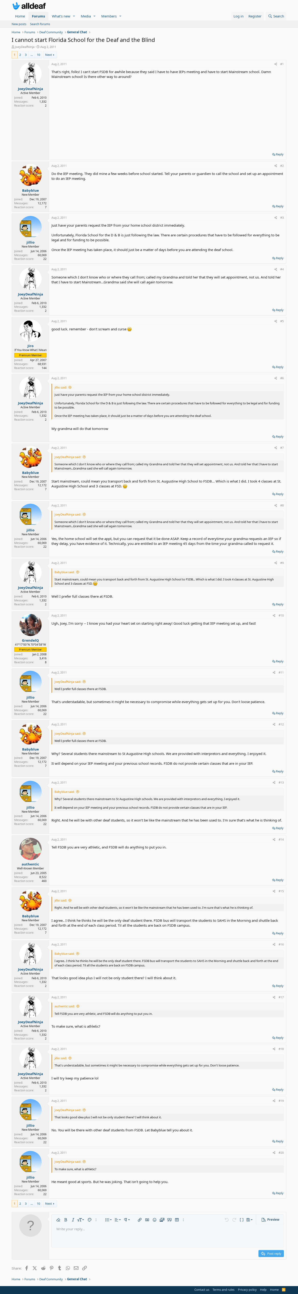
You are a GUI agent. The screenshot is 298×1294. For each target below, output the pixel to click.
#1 (282, 64)
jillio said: (60, 387)
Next (48, 55)
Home (20, 16)
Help (263, 1289)
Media (86, 16)
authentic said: (64, 1006)
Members (109, 16)
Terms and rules (223, 1289)
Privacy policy (247, 1289)
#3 (282, 218)
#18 (281, 1049)
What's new (61, 16)
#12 (281, 724)
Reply (280, 154)
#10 (281, 615)
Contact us (201, 1289)
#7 (282, 448)
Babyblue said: (64, 572)
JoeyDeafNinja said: (67, 457)
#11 (281, 672)
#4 (282, 269)
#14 (281, 839)
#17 (281, 997)
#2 (282, 166)
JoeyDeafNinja (24, 47)
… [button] (31, 55)
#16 (281, 944)
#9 (282, 563)
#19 (281, 1101)
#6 (282, 378)
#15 (281, 891)
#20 (281, 1153)
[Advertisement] (167, 114)
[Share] (276, 64)
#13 (281, 782)
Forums (38, 16)
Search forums (40, 24)
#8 (282, 505)
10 (38, 55)
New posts (19, 24)
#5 (282, 321)
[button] (74, 16)
